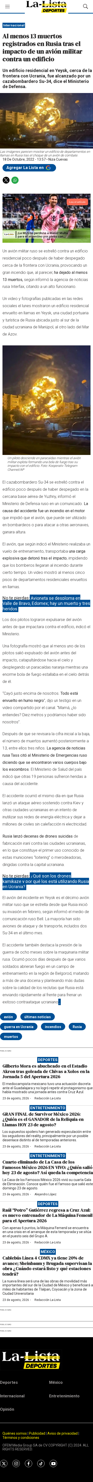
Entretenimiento (47, 1108)
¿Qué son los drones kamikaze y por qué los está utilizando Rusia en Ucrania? (45, 881)
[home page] (46, 1360)
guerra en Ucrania (18, 1027)
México (48, 1252)
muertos (11, 1037)
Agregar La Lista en (25, 167)
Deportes (48, 1060)
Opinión (7, 1409)
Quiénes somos (14, 1433)
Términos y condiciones (20, 1438)
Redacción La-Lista (47, 1098)
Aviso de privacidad (62, 1433)
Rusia (77, 1027)
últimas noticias (37, 1017)
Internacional (14, 25)
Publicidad (37, 1433)
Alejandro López (45, 1194)
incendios (53, 1027)
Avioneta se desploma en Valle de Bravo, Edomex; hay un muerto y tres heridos (46, 603)
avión (8, 1017)
